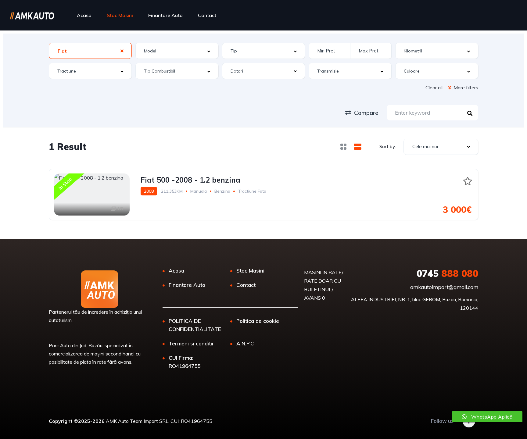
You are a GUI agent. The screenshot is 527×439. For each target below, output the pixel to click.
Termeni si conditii (191, 343)
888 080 (447, 273)
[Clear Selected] (122, 50)
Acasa (84, 15)
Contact (207, 15)
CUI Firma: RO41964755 (184, 362)
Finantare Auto (165, 15)
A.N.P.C (245, 343)
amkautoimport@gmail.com (444, 287)
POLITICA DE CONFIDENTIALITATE (195, 325)
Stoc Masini (120, 15)
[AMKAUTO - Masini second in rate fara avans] (32, 15)
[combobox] (90, 51)
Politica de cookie (257, 321)
